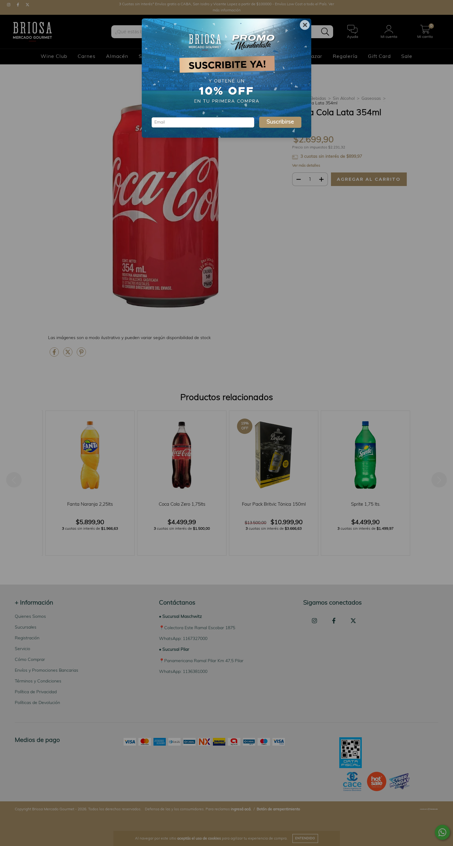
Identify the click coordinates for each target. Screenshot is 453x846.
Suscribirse (280, 122)
